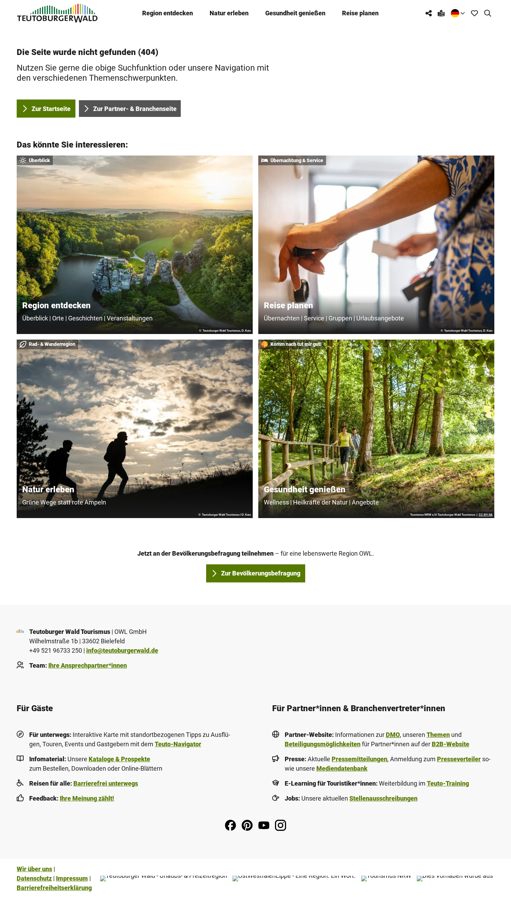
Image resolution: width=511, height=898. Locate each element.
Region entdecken (167, 13)
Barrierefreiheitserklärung (54, 887)
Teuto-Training (448, 783)
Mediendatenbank (341, 768)
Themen (438, 734)
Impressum (72, 878)
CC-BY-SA (486, 515)
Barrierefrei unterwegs (105, 783)
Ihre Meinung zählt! (87, 798)
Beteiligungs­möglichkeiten (322, 744)
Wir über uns (34, 869)
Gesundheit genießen (295, 13)
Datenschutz (34, 878)
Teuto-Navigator (178, 744)
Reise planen (360, 13)
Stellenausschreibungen (383, 798)
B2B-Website (450, 744)
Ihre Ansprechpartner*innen (87, 665)
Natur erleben (229, 13)
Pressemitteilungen (359, 759)
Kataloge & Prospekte (119, 759)
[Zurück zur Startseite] (57, 13)
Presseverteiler (459, 759)
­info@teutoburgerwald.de (122, 650)
